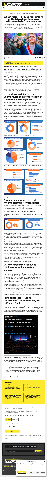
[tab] (8, 419)
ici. (35, 363)
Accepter (22, 472)
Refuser (30, 472)
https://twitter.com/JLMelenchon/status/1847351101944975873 (17, 355)
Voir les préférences (40, 472)
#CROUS (37, 371)
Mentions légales (31, 474)
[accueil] (3, 8)
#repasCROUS (32, 371)
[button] (44, 461)
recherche (39, 8)
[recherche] (39, 8)
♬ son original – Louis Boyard (12, 376)
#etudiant (8, 373)
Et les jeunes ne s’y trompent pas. (11, 284)
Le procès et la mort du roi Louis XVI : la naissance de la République (17, 63)
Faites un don (6, 472)
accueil (3, 8)
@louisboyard (9, 366)
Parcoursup (21, 207)
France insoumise (8, 466)
